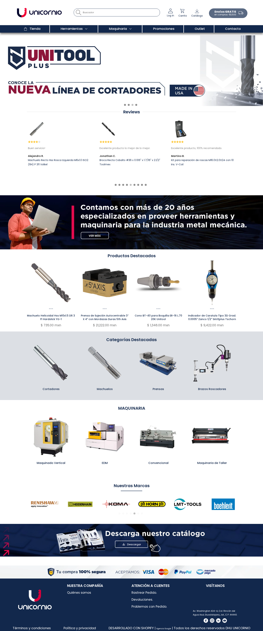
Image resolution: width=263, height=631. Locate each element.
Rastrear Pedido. (144, 592)
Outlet (200, 28)
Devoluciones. (142, 599)
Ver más (51, 363)
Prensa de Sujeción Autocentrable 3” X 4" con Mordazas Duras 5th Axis (105, 317)
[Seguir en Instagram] (212, 620)
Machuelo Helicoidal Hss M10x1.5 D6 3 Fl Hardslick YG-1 (51, 317)
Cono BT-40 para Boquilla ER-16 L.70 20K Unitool (158, 317)
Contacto (233, 28)
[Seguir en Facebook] (206, 620)
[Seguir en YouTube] (224, 620)
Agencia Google (163, 628)
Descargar (134, 544)
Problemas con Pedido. (149, 606)
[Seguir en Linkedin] (218, 620)
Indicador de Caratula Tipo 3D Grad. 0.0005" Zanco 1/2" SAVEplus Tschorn (212, 317)
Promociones (163, 28)
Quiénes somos (79, 592)
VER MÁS (95, 235)
